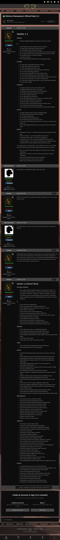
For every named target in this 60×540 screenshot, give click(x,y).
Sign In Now (42, 510)
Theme (30, 529)
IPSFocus (25, 529)
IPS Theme (19, 529)
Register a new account (17, 510)
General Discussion (20, 22)
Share (43, 21)
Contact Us (36, 529)
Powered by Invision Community (30, 531)
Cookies (41, 529)
